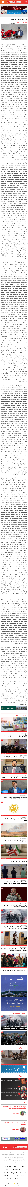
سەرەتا (22, 1166)
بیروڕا (6, 1169)
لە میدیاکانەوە (8, 1176)
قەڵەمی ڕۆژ (23, 1172)
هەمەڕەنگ (14, 1172)
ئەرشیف (9, 1179)
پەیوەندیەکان (18, 1179)
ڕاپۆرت (15, 1166)
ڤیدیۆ (16, 1176)
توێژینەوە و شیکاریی (17, 1169)
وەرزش (22, 1176)
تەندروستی (5, 1172)
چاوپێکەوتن (7, 1166)
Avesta (15, 1183)
